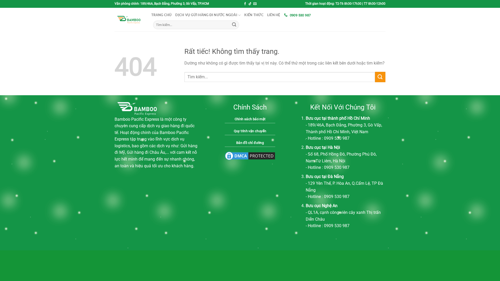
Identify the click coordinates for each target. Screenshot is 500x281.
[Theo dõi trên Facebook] (245, 4)
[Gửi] (234, 25)
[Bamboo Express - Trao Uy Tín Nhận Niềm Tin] (129, 19)
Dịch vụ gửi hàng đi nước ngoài (206, 15)
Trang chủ (161, 15)
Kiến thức (253, 15)
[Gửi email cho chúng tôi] (255, 4)
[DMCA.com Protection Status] (250, 155)
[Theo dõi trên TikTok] (250, 4)
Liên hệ (273, 15)
